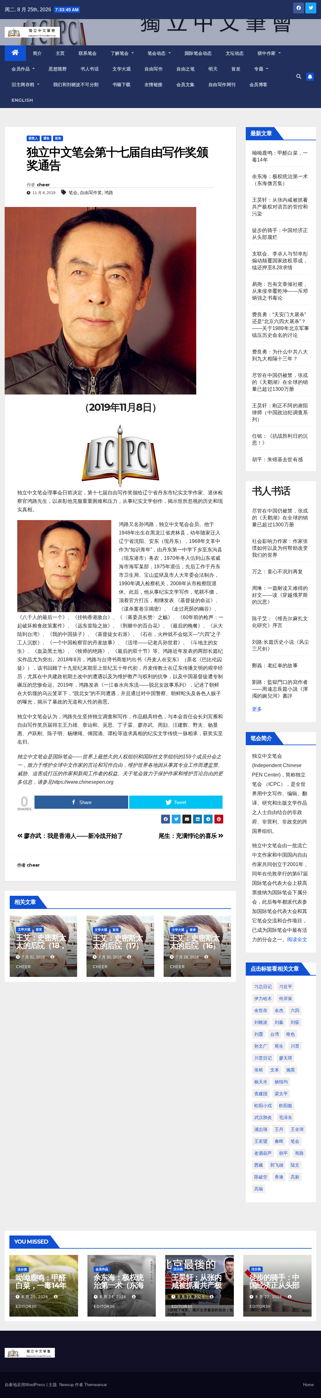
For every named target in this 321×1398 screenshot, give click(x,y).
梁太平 (281, 1093)
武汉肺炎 (263, 1117)
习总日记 (263, 986)
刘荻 (295, 1022)
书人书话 (90, 69)
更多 (257, 709)
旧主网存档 (24, 84)
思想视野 (58, 69)
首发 (235, 69)
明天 (213, 69)
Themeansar (95, 1384)
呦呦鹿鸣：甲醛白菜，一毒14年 (41, 1281)
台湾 (274, 1034)
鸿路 (108, 192)
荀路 (299, 1153)
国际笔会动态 (198, 53)
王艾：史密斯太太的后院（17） (118, 941)
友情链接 (154, 84)
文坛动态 (235, 53)
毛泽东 (285, 1117)
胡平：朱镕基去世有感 (277, 459)
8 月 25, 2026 (35, 1297)
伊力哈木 (263, 998)
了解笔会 (120, 53)
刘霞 (258, 1034)
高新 (295, 1176)
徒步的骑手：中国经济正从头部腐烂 (275, 1285)
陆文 (295, 1165)
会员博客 (259, 84)
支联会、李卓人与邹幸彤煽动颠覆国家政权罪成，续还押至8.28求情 (280, 260)
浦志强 (260, 1129)
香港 (279, 1176)
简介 (37, 53)
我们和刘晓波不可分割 (76, 84)
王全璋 (297, 1129)
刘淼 (279, 1022)
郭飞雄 (276, 1165)
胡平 (283, 1153)
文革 (274, 1069)
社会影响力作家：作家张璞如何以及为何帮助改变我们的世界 (280, 548)
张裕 (258, 1069)
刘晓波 (260, 1022)
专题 (259, 69)
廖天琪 (285, 1057)
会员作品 (21, 69)
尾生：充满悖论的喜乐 (188, 836)
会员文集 (185, 84)
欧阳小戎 (263, 1105)
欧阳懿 (285, 1105)
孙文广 (260, 1046)
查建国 (260, 1093)
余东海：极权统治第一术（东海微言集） (119, 1285)
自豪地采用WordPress (25, 1384)
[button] (298, 76)
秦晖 (279, 1141)
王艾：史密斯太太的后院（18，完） (41, 945)
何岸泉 (285, 998)
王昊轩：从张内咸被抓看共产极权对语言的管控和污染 (280, 206)
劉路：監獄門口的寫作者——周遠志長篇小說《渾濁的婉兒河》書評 (280, 689)
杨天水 (260, 1081)
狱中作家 (267, 53)
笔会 (73, 192)
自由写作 (154, 69)
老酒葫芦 (263, 1153)
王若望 (260, 1141)
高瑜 (258, 1188)
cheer (43, 185)
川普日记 (263, 1057)
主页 (60, 53)
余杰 (279, 1010)
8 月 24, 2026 (113, 1297)
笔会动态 (157, 53)
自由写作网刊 (222, 84)
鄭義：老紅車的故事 (275, 665)
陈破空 (260, 1176)
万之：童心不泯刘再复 (277, 571)
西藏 (258, 1165)
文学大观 (122, 69)
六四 (295, 1010)
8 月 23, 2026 (190, 1297)
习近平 (285, 986)
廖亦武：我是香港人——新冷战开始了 (73, 836)
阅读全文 (297, 939)
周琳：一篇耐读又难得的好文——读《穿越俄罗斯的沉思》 (280, 595)
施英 (290, 1069)
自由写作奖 (91, 192)
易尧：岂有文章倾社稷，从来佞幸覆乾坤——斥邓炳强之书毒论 (280, 291)
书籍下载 (122, 84)
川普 (295, 1046)
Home (308, 1384)
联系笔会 (88, 53)
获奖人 (33, 138)
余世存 (260, 1010)
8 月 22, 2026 (268, 1297)
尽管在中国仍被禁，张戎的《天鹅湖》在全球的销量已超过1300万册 (280, 382)
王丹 (279, 1129)
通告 (46, 138)
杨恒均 (281, 1081)
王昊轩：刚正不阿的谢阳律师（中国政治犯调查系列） (280, 412)
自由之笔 (185, 69)
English (22, 100)
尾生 (279, 1046)
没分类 (22, 1269)
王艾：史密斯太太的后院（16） (195, 941)
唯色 (290, 1034)
